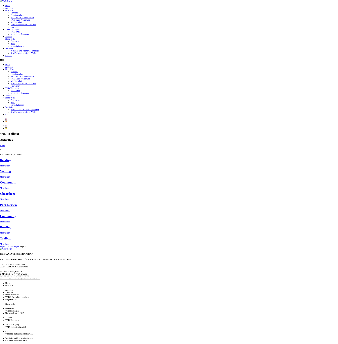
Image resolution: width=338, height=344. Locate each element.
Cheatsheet (7, 193)
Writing (5, 171)
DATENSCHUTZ (21, 276)
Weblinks (9, 48)
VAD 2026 (15, 32)
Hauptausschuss (17, 15)
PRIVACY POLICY (31, 278)
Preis (13, 44)
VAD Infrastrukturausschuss (22, 17)
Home (7, 5)
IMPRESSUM (6, 276)
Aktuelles (9, 8)
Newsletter (15, 27)
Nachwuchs (10, 39)
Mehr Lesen (5, 166)
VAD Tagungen (12, 29)
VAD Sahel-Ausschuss (20, 20)
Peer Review (8, 205)
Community (8, 182)
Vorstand (14, 13)
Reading (5, 160)
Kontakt (8, 55)
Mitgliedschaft (16, 22)
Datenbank (15, 41)
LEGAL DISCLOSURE (10, 278)
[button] (169, 60)
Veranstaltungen (17, 46)
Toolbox (8, 36)
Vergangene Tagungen (20, 34)
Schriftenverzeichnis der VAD (23, 24)
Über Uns (9, 10)
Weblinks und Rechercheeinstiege (25, 51)
